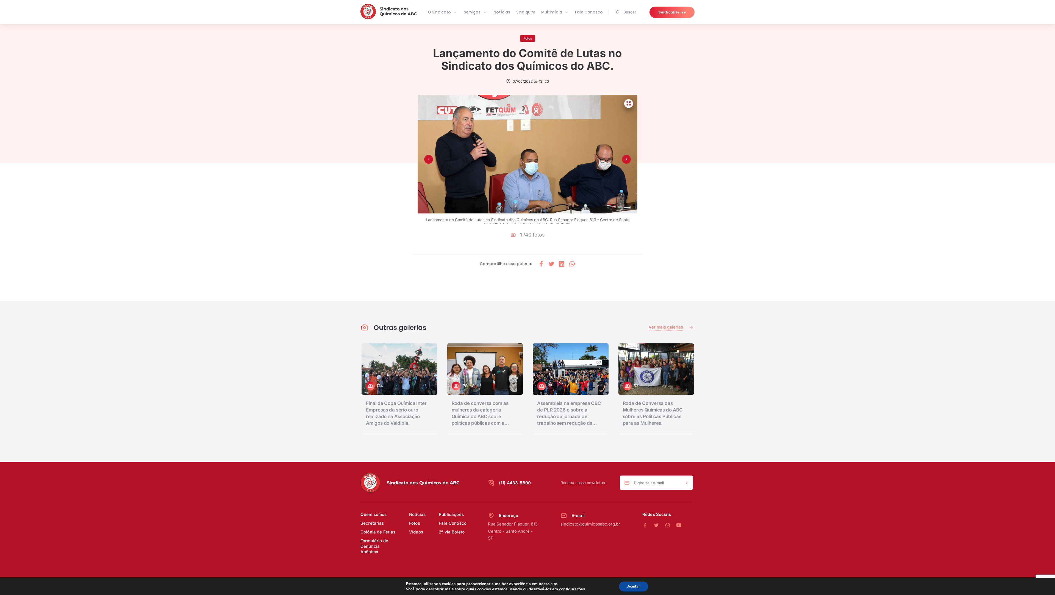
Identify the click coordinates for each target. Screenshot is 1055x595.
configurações (572, 588)
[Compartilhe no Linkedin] (561, 264)
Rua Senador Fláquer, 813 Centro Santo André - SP (512, 531)
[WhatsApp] (670, 525)
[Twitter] (659, 525)
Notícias (501, 12)
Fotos (414, 523)
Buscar (629, 12)
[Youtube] (679, 525)
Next (626, 159)
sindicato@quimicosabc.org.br (590, 524)
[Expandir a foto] (628, 103)
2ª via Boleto (452, 532)
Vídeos (416, 532)
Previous (428, 159)
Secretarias (372, 523)
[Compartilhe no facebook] (541, 264)
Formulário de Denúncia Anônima (374, 546)
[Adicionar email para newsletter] (687, 483)
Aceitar (633, 586)
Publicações (451, 514)
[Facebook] (648, 525)
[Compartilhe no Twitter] (551, 264)
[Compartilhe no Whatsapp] (572, 264)
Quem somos (373, 514)
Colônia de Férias (378, 532)
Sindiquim (525, 12)
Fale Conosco (589, 12)
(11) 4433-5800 (515, 482)
